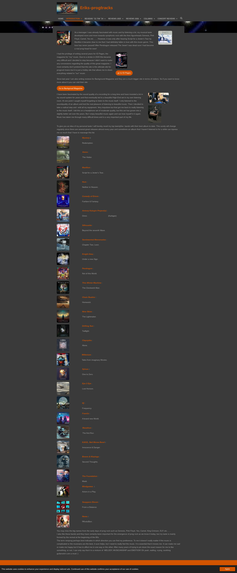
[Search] (181, 18)
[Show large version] (64, 38)
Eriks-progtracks (96, 7)
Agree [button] (227, 569)
